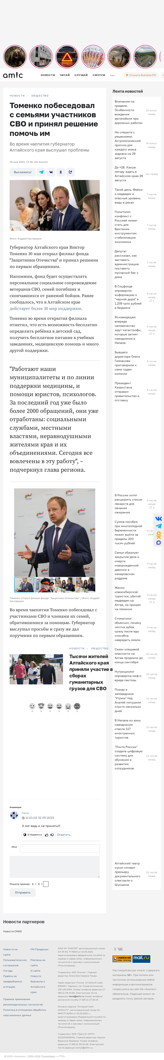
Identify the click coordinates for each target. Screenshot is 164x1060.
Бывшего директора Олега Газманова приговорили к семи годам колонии (127, 362)
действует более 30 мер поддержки (45, 308)
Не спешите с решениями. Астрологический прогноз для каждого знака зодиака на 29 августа (128, 145)
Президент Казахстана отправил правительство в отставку (127, 391)
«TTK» (61, 1056)
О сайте (35, 970)
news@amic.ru (76, 996)
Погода (7, 970)
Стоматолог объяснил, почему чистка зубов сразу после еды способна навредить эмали (128, 629)
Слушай (81, 75)
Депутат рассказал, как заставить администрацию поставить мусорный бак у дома (127, 264)
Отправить (23, 892)
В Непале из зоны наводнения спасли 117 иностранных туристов (128, 728)
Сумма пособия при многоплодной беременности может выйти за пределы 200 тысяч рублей (128, 532)
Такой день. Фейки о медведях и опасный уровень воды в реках (129, 196)
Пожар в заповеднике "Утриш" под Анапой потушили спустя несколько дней (128, 700)
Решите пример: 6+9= (26, 884)
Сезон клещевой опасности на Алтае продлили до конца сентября (129, 655)
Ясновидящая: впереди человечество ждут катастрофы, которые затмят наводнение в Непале (128, 330)
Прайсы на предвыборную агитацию (12, 981)
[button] (91, 492)
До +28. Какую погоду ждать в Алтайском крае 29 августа (129, 173)
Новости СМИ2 (12, 931)
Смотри (99, 75)
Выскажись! (22, 172)
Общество (40, 95)
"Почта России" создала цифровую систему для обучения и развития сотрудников (129, 757)
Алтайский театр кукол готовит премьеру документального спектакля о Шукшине (127, 873)
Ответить (63, 834)
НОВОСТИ (17, 95)
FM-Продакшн (39, 949)
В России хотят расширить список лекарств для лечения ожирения (128, 503)
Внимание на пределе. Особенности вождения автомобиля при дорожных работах (129, 112)
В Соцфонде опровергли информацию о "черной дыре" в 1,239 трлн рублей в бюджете (128, 296)
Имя (14, 846)
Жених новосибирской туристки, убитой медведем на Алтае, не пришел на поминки (128, 598)
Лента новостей (128, 91)
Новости (48, 75)
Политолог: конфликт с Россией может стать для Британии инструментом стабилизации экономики (126, 227)
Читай (65, 75)
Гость (25, 813)
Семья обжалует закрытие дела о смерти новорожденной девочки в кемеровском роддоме (127, 565)
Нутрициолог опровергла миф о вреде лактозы (128, 676)
